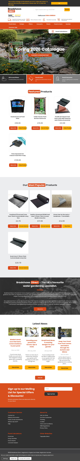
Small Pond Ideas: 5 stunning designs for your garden (48, 343)
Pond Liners (12, 24)
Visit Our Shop (44, 415)
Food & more (58, 24)
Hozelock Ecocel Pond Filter (18, 117)
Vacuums (40, 24)
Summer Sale (13, 27)
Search (67, 9)
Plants (48, 24)
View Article (15, 367)
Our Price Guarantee (45, 417)
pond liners (34, 304)
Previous (3, 51)
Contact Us (11, 415)
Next (76, 51)
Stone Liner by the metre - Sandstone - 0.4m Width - (61, 215)
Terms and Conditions (46, 424)
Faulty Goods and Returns (15, 419)
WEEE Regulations (45, 426)
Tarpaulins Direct (45, 436)
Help (9, 424)
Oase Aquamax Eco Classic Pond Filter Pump (18, 154)
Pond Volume (12, 440)
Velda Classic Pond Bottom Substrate (40, 117)
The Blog (42, 419)
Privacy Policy (44, 428)
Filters (31, 24)
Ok (59, 3)
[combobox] (49, 9)
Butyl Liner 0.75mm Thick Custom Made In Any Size (18, 257)
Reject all (13, 458)
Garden (68, 24)
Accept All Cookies (24, 458)
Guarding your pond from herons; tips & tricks (31, 343)
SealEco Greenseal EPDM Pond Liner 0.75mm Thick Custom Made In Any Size (40, 216)
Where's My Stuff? (13, 421)
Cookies (42, 421)
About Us (40, 309)
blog (7, 302)
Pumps (22, 24)
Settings (5, 458)
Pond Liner (11, 436)
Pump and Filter (12, 438)
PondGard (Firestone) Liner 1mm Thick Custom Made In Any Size (18, 216)
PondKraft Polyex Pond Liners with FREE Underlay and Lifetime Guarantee (62, 118)
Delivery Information (13, 417)
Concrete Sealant (13, 443)
